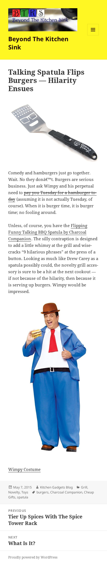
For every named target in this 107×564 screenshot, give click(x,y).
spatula (22, 497)
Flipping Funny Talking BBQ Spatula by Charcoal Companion (47, 232)
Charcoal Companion (66, 492)
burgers (42, 492)
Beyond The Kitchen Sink (38, 43)
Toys (24, 492)
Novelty (14, 492)
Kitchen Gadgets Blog (56, 487)
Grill (84, 487)
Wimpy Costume (24, 469)
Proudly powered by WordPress (32, 557)
